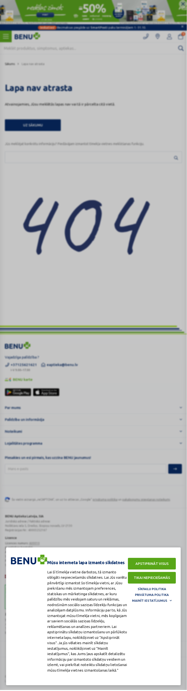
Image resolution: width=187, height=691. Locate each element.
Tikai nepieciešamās (152, 578)
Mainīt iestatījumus (149, 600)
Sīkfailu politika (152, 589)
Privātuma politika (152, 594)
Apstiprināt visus (152, 564)
